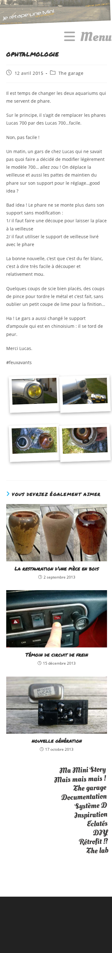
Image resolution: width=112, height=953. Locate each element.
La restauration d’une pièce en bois (57, 568)
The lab (97, 850)
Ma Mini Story (82, 770)
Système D (91, 805)
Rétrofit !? (93, 841)
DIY (100, 832)
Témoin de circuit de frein (57, 654)
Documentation (84, 797)
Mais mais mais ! (80, 779)
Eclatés (97, 823)
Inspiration (90, 815)
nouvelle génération (57, 740)
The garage (71, 73)
